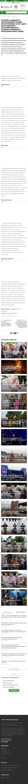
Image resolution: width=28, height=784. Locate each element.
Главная (3, 16)
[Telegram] (17, 333)
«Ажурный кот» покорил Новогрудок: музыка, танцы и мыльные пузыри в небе (13, 353)
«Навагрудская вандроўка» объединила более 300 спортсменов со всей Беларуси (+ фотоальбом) (14, 386)
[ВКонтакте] (11, 333)
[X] (15, 333)
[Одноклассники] (13, 333)
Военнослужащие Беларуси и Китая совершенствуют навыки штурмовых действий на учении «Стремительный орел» (13, 646)
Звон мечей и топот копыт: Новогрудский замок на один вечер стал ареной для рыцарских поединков (13, 457)
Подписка (3, 757)
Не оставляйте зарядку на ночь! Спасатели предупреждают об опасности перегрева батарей (11, 368)
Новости (8, 16)
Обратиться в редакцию (7, 770)
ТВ (1, 755)
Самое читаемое (20, 612)
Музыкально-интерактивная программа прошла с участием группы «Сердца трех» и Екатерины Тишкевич (14, 529)
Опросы (14, 674)
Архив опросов (14, 693)
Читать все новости (14, 669)
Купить (23, 6)
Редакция (3, 748)
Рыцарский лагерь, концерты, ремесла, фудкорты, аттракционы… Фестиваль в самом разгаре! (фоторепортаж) (14, 547)
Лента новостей (7, 612)
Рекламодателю (5, 750)
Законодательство (5, 753)
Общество (14, 16)
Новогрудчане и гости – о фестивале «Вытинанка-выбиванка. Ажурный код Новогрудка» (13, 493)
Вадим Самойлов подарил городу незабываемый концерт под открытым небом (14, 439)
